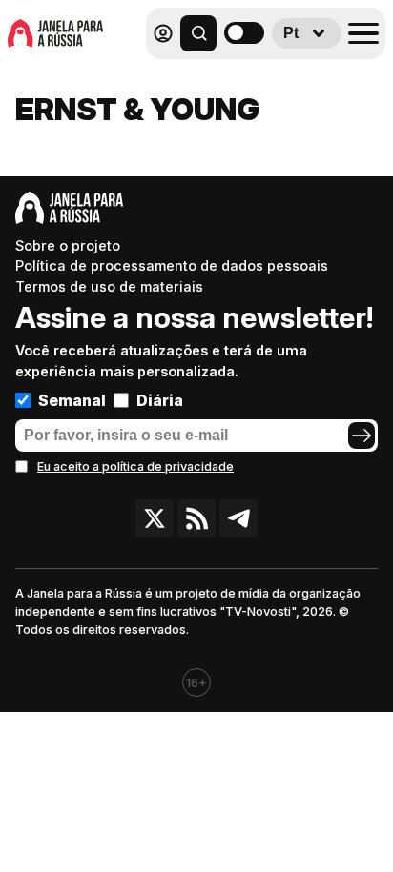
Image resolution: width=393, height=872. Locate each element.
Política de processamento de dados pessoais (171, 265)
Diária (159, 400)
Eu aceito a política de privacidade (135, 466)
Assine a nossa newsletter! (194, 317)
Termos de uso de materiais (109, 286)
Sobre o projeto (67, 245)
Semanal (72, 400)
